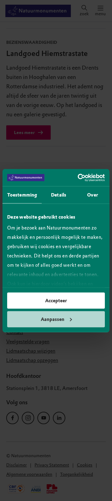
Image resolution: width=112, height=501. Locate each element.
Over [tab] (92, 195)
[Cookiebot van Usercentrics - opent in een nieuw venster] (79, 178)
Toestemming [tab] (22, 195)
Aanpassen (52, 319)
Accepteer (56, 301)
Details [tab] (58, 195)
